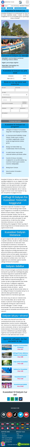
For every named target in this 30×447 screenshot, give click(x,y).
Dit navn (4, 87)
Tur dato (4, 92)
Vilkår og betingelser (7, 438)
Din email (17, 87)
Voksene (4, 108)
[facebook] (3, 414)
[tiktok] (15, 414)
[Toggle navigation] (27, 2)
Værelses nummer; (24, 102)
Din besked (4, 113)
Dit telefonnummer (6, 97)
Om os (3, 434)
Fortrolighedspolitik (7, 442)
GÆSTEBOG (20, 436)
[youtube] (26, 414)
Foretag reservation (15, 121)
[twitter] (20, 414)
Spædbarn (22, 108)
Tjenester (4, 436)
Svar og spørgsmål (7, 440)
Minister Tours (9, 2)
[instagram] (9, 414)
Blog (18, 434)
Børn (12, 108)
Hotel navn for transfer (7, 103)
